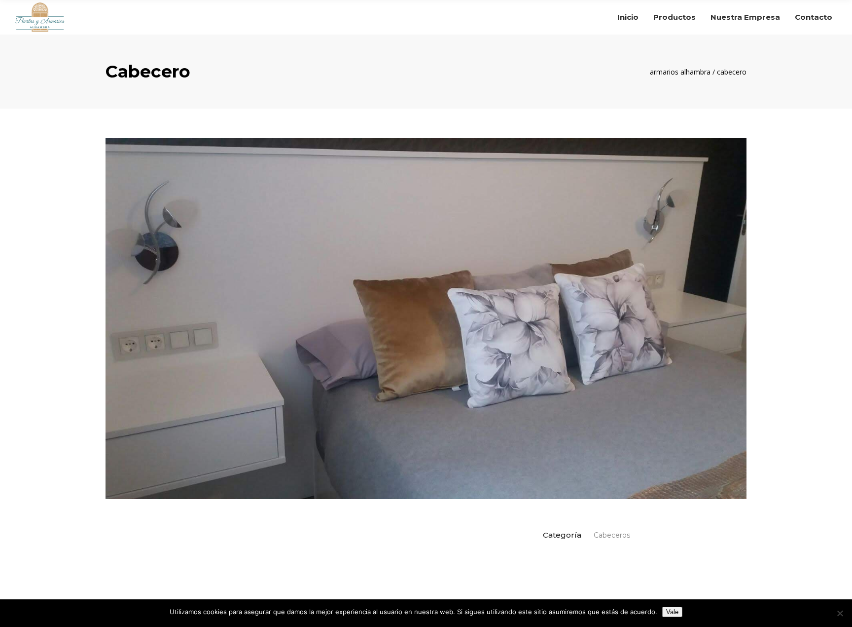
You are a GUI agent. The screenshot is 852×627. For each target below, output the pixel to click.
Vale (672, 612)
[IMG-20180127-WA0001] (426, 318)
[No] (840, 613)
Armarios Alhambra (680, 72)
